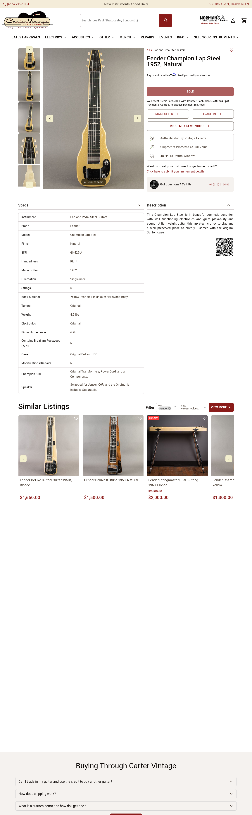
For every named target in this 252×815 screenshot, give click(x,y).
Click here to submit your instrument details (175, 171)
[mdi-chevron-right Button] (228, 458)
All (148, 50)
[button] (81, 205)
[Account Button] (233, 20)
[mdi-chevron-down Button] (29, 185)
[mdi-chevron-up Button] (29, 49)
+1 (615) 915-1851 (220, 184)
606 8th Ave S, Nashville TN (229, 4)
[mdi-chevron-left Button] (23, 458)
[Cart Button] (244, 20)
